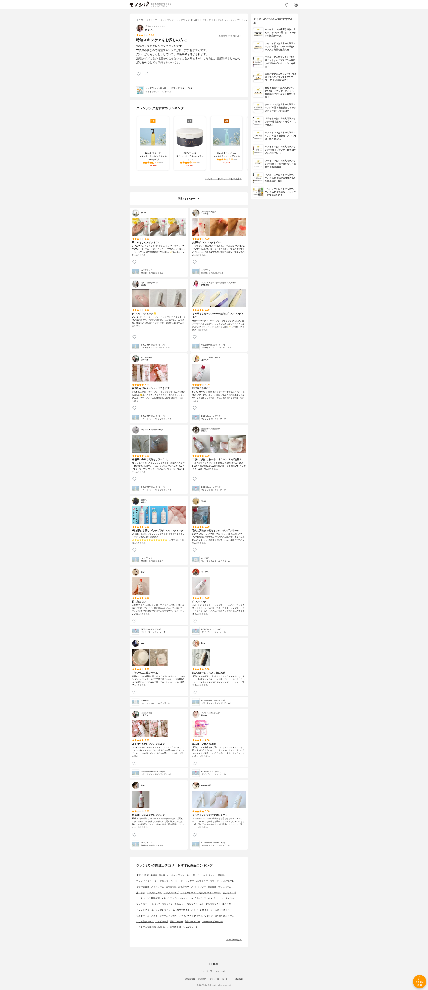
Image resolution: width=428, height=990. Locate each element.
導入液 (162, 875)
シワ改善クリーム (145, 921)
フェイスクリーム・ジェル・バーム (168, 915)
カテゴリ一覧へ (234, 939)
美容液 (153, 875)
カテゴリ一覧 (206, 971)
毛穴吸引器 (175, 927)
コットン (140, 898)
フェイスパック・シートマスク (219, 898)
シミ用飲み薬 (153, 898)
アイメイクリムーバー (147, 881)
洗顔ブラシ (192, 904)
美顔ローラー (176, 921)
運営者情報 (190, 979)
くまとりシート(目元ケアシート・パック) (200, 892)
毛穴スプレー (229, 881)
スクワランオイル (200, 910)
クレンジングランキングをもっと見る (223, 178)
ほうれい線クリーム (224, 915)
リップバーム (224, 887)
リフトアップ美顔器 (146, 927)
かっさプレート (190, 927)
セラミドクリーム (145, 910)
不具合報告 (238, 979)
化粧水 (139, 875)
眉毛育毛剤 (183, 887)
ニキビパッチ (195, 898)
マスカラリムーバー (169, 881)
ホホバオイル (183, 910)
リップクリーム (154, 892)
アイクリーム (157, 887)
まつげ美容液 (142, 887)
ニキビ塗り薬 (161, 921)
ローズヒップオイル (220, 910)
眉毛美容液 (171, 887)
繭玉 (201, 904)
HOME (214, 964)
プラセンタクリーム (165, 910)
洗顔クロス (167, 904)
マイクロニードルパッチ (148, 904)
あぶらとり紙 (229, 892)
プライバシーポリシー (220, 979)
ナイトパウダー (208, 875)
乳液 (146, 875)
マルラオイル (142, 915)
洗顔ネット (179, 904)
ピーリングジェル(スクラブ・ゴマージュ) (201, 881)
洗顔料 (221, 875)
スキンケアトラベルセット (174, 898)
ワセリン (208, 915)
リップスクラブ (171, 892)
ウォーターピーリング (212, 921)
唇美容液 (212, 887)
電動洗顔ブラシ (213, 904)
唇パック (140, 892)
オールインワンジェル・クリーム (183, 875)
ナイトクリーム (195, 915)
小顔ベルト (162, 927)
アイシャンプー (198, 887)
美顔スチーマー (192, 921)
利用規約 (202, 979)
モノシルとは (222, 971)
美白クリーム (228, 904)
